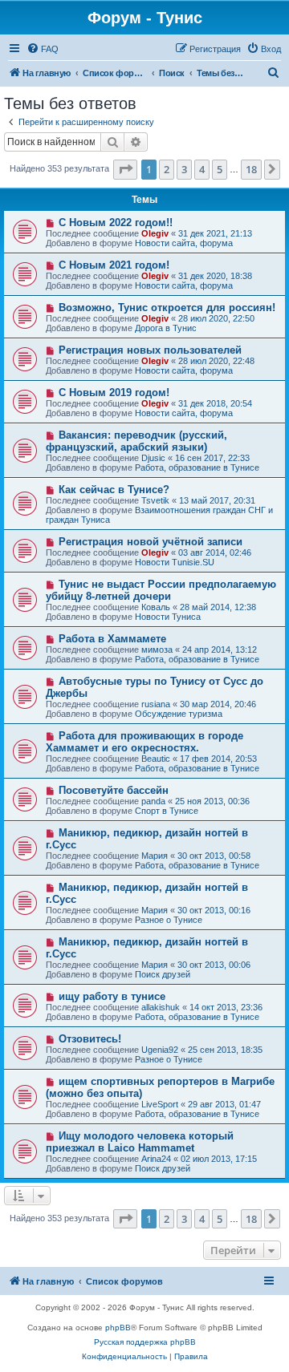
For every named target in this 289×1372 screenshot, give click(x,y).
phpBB (118, 1327)
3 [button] (184, 169)
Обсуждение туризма (178, 713)
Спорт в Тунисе (166, 811)
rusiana (155, 704)
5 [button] (219, 169)
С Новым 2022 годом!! (116, 223)
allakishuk (160, 1007)
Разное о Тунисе (168, 920)
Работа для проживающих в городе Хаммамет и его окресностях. (144, 742)
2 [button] (166, 169)
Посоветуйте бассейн (114, 790)
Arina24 (156, 1159)
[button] (125, 169)
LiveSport (159, 1104)
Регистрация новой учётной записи (150, 542)
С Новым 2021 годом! (114, 265)
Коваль (155, 607)
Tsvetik (155, 500)
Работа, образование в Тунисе (197, 467)
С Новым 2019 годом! (114, 393)
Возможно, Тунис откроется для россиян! (167, 308)
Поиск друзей (162, 974)
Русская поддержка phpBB (145, 1342)
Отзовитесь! (90, 1039)
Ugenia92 (159, 1049)
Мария (154, 855)
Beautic (155, 758)
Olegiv (155, 233)
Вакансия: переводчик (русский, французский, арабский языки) (136, 441)
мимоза (157, 649)
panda (153, 801)
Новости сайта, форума (184, 243)
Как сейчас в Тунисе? (114, 490)
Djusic (153, 458)
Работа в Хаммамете (112, 639)
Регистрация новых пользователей (150, 350)
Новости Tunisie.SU (174, 562)
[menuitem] (42, 49)
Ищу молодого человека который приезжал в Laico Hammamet (140, 1142)
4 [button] (202, 169)
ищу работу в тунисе (112, 996)
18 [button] (251, 169)
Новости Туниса (168, 616)
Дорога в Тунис (166, 328)
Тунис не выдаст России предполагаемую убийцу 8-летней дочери (161, 590)
